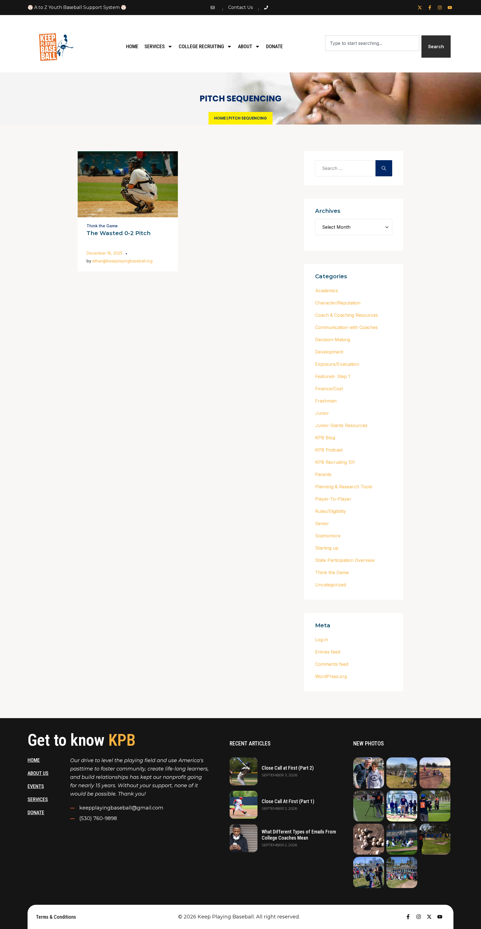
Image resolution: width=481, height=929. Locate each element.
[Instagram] (440, 7)
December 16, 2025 (104, 253)
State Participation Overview (345, 560)
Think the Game (102, 225)
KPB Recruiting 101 (335, 462)
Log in (321, 639)
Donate (274, 46)
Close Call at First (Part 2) (288, 768)
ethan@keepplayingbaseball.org (122, 261)
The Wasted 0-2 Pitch (119, 233)
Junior (322, 413)
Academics (326, 290)
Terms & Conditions (56, 917)
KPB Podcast (329, 450)
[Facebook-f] (430, 7)
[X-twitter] (420, 7)
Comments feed (331, 664)
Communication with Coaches (346, 327)
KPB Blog (325, 437)
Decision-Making (332, 339)
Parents (323, 474)
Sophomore (327, 535)
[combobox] (372, 43)
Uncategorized (330, 584)
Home (132, 46)
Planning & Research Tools (343, 486)
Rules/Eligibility (330, 511)
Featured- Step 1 (332, 376)
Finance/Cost (329, 388)
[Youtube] (450, 7)
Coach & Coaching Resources (346, 315)
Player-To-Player (333, 499)
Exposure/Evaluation (337, 364)
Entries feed (327, 652)
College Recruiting (201, 46)
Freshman (326, 401)
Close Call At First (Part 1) (288, 801)
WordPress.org (331, 676)
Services (154, 46)
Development (329, 352)
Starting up (326, 548)
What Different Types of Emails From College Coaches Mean (299, 835)
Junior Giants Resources (341, 425)
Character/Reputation (337, 303)
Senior (322, 523)
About (245, 46)
